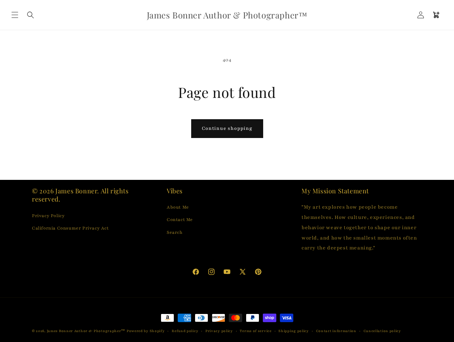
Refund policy (185, 331)
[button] (15, 15)
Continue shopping (227, 128)
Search (175, 232)
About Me (178, 207)
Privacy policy (219, 331)
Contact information (336, 331)
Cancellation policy (382, 331)
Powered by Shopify (146, 331)
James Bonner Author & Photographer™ (86, 331)
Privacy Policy (48, 216)
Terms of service (255, 331)
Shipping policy (293, 331)
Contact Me (180, 219)
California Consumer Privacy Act (70, 228)
